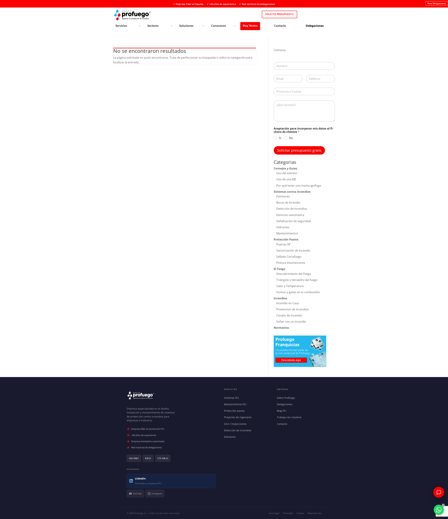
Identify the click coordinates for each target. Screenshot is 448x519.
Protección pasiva (235, 410)
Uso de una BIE (286, 179)
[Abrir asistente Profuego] (438, 492)
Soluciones (186, 25)
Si (280, 138)
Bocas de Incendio (288, 202)
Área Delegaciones (436, 3)
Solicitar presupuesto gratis (299, 150)
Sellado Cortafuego (289, 257)
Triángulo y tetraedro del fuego (296, 280)
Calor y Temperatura (290, 286)
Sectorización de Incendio (293, 250)
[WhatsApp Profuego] (439, 510)
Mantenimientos (287, 233)
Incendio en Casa (287, 303)
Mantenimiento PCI (236, 404)
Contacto (280, 25)
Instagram (157, 493)
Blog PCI (282, 410)
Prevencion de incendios (292, 309)
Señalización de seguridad (293, 221)
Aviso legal (274, 513)
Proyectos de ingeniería (238, 417)
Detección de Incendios (291, 209)
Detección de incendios (238, 430)
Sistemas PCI (232, 397)
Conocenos (218, 25)
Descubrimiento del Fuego (293, 274)
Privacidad (288, 513)
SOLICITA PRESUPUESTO (279, 14)
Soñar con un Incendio (291, 321)
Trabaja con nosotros (290, 417)
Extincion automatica (290, 215)
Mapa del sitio (314, 513)
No (291, 138)
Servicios (121, 25)
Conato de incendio (289, 315)
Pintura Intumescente (290, 263)
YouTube (137, 493)
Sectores (153, 25)
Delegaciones (285, 404)
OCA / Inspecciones (236, 424)
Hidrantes (282, 227)
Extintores (283, 196)
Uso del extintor (287, 173)
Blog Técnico (250, 26)
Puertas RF (283, 244)
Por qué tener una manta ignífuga (298, 185)
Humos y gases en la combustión (298, 292)
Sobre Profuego (286, 397)
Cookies (300, 513)
